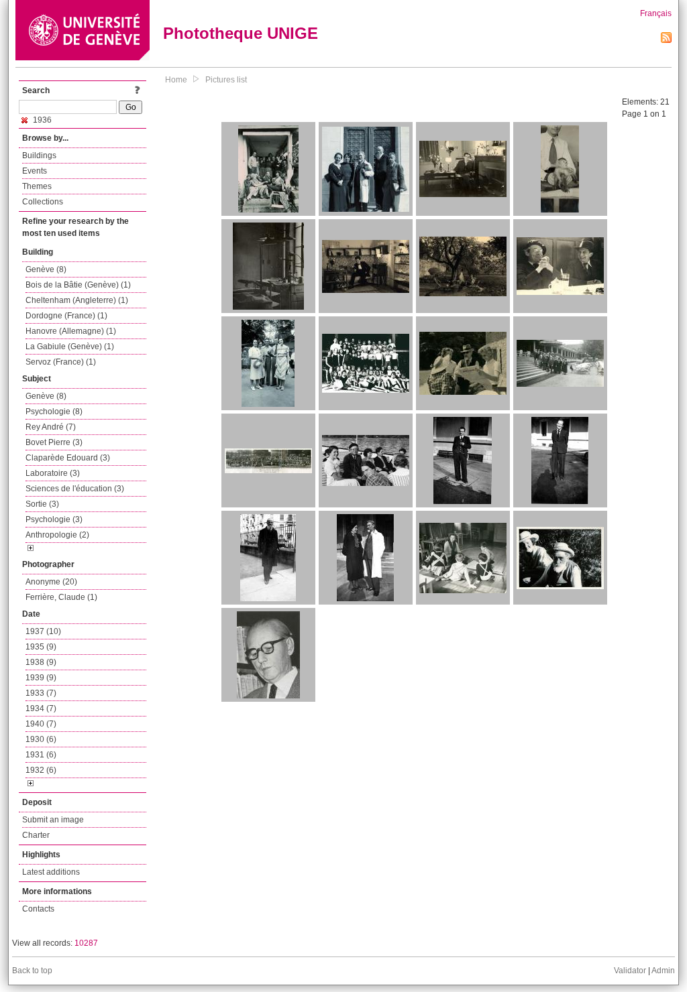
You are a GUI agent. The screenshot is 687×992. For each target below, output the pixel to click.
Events (34, 171)
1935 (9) (40, 647)
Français (656, 13)
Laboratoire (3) (52, 473)
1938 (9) (40, 662)
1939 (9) (40, 677)
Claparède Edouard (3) (67, 457)
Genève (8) (45, 269)
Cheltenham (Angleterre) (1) (76, 300)
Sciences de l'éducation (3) (74, 488)
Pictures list (226, 79)
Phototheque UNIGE (240, 33)
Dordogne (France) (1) (66, 315)
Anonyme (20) (51, 581)
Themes (37, 186)
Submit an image (53, 819)
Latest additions (51, 872)
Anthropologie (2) (57, 535)
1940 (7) (40, 724)
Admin (663, 970)
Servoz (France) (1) (60, 362)
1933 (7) (40, 693)
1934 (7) (40, 708)
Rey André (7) (50, 427)
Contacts (38, 909)
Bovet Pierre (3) (54, 442)
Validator (630, 970)
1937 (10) (43, 631)
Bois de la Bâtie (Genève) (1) (78, 285)
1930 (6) (40, 739)
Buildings (39, 155)
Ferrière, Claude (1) (61, 597)
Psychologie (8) (54, 411)
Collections (42, 201)
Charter (36, 835)
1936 (41, 120)
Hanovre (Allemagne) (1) (70, 331)
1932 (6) (40, 770)
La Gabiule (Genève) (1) (69, 346)
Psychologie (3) (54, 519)
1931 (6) (40, 754)
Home (176, 79)
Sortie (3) (42, 504)
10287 (86, 943)
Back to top (32, 970)
